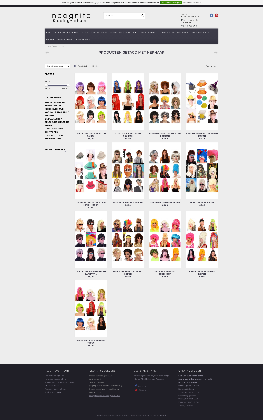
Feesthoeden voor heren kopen (202, 134)
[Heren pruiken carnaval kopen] (128, 239)
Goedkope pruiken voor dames (91, 134)
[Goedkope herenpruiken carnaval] (91, 239)
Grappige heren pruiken (128, 202)
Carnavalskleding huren (54, 376)
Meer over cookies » (192, 3)
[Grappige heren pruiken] (128, 170)
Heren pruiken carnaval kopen (128, 272)
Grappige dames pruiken (165, 202)
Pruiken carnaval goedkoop (165, 272)
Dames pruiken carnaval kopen (90, 341)
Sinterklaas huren (52, 386)
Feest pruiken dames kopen (202, 272)
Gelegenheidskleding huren (174, 32)
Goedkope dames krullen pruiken (165, 134)
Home (49, 32)
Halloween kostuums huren (56, 379)
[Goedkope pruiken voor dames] (91, 101)
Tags (54, 46)
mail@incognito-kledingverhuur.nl (104, 395)
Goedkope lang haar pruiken (128, 134)
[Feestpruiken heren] (202, 170)
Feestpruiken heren (202, 202)
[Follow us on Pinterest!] (216, 15)
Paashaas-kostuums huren (55, 389)
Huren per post (82, 40)
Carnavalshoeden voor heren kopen (91, 203)
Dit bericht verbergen (171, 3)
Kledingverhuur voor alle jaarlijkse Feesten (113, 32)
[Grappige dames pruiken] (165, 170)
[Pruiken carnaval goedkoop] (165, 239)
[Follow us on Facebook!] (211, 15)
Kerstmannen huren (53, 392)
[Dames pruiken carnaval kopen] (91, 308)
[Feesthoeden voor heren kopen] (202, 101)
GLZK (164, 416)
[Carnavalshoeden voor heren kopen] (91, 170)
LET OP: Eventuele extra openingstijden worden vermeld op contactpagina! (195, 379)
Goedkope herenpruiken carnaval (91, 272)
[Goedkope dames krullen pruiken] (165, 101)
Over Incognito (200, 32)
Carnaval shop (148, 32)
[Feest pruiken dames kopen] (202, 239)
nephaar (61, 46)
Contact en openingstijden (59, 40)
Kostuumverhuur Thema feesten (70, 32)
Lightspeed (147, 416)
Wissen (67, 152)
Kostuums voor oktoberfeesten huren (60, 382)
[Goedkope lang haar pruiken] (128, 101)
